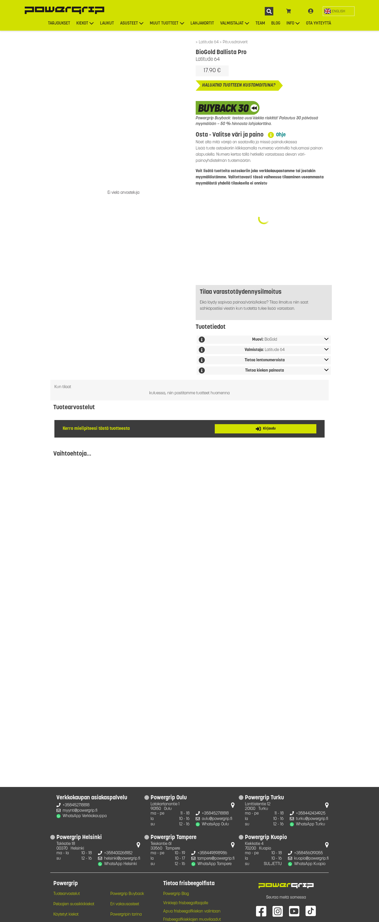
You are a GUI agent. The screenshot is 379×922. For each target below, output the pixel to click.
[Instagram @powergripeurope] (278, 911)
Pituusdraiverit (235, 42)
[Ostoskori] (288, 11)
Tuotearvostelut (66, 894)
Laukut (107, 23)
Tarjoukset (59, 23)
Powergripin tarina (126, 914)
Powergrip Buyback (127, 894)
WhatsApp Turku (310, 824)
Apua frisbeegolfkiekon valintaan (191, 911)
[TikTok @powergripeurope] (311, 911)
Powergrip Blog (176, 894)
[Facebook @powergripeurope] (261, 911)
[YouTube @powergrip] (294, 911)
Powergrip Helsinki (79, 838)
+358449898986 (212, 853)
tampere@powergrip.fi (216, 859)
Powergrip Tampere (173, 838)
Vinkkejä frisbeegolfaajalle (185, 903)
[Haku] (269, 11)
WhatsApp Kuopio (309, 864)
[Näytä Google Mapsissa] (233, 806)
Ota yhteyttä (318, 23)
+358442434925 (310, 813)
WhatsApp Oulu (215, 824)
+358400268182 (118, 853)
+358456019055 (308, 853)
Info (290, 23)
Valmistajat (232, 23)
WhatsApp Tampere (214, 864)
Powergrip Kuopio (266, 838)
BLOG (275, 23)
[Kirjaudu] (311, 11)
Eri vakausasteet (124, 904)
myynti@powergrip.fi (80, 811)
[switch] (339, 11)
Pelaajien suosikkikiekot (73, 904)
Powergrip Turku (264, 798)
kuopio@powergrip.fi (311, 859)
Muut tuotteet (164, 23)
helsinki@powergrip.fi (122, 859)
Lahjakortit (202, 23)
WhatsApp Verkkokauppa (85, 816)
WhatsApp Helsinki (120, 864)
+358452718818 (76, 805)
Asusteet (129, 23)
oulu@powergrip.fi (217, 819)
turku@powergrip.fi (312, 819)
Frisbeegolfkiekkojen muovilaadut (192, 920)
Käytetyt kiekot (66, 914)
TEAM (260, 23)
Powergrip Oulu (169, 798)
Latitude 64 (209, 42)
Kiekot (82, 23)
